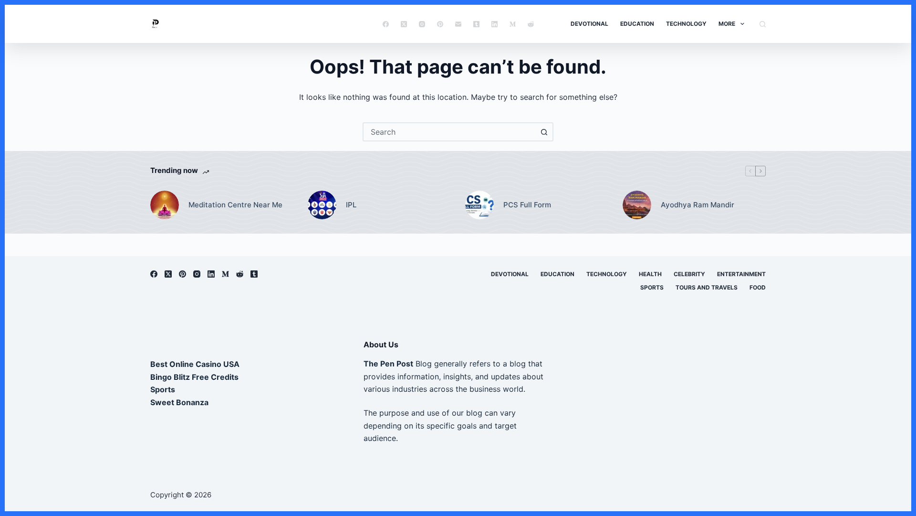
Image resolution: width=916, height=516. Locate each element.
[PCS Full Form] (479, 205)
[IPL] (322, 205)
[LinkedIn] (494, 24)
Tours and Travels (707, 287)
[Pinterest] (440, 24)
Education (637, 23)
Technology (686, 23)
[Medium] (513, 24)
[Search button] (543, 131)
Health (650, 274)
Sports (652, 287)
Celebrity (689, 274)
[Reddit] (531, 24)
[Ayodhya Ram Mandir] (637, 205)
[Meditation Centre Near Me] (164, 205)
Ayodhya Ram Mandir (697, 204)
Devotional (589, 23)
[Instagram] (422, 24)
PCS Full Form (527, 204)
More (726, 23)
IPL (351, 204)
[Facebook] (386, 24)
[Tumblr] (476, 24)
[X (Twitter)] (404, 24)
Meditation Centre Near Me (235, 204)
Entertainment (741, 274)
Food (757, 287)
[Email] (458, 24)
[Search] (763, 24)
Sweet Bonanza (179, 402)
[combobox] (449, 131)
